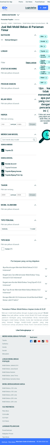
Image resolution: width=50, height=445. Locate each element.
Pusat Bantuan (7, 430)
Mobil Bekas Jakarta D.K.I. (10, 365)
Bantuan (4, 442)
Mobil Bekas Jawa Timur (10, 375)
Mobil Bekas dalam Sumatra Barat (34, 23)
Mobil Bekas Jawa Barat (10, 369)
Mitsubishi (5, 354)
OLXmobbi (5, 414)
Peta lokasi (11, 442)
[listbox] (45, 36)
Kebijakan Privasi (7, 434)
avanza (17, 19)
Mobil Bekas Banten (8, 372)
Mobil (10, 23)
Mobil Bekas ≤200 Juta (9, 395)
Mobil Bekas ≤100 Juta (9, 388)
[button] (6, 2)
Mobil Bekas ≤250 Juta (9, 398)
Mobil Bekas (17, 23)
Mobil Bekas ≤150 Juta (9, 391)
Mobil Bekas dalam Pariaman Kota (48, 23)
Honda (4, 347)
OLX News (5, 421)
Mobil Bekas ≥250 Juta (9, 402)
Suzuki (4, 350)
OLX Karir (5, 418)
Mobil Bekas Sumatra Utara (11, 379)
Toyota (4, 340)
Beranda (4, 23)
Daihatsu (5, 344)
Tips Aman (5, 437)
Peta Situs (5, 411)
